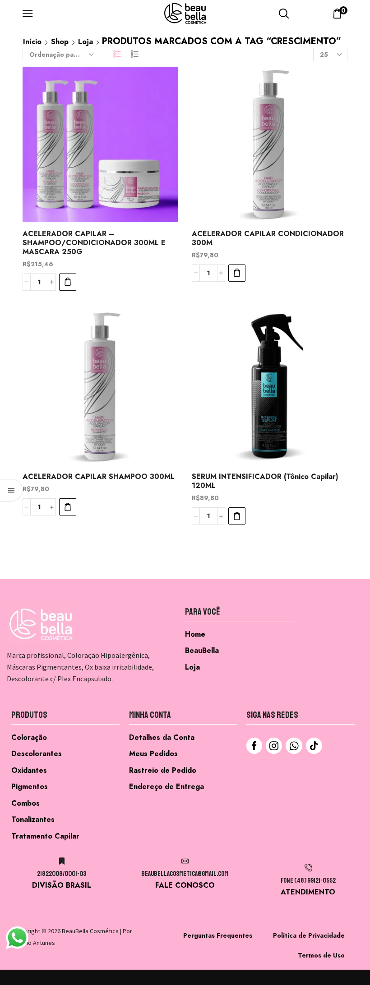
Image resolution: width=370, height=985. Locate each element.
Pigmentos (29, 786)
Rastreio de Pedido (162, 770)
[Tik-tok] (314, 746)
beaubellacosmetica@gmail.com (184, 874)
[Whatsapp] (294, 746)
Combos (25, 803)
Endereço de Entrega (166, 786)
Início (32, 41)
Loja (85, 41)
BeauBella (202, 650)
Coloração (29, 737)
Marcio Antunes (34, 943)
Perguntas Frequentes (217, 935)
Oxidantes (29, 770)
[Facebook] (254, 746)
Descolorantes (36, 753)
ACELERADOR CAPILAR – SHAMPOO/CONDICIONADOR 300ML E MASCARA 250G (94, 242)
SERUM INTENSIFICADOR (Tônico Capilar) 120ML (265, 481)
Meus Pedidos (153, 753)
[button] (67, 282)
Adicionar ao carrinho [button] (161, 162)
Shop (60, 41)
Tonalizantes (33, 819)
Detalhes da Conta (161, 737)
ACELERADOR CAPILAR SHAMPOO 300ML (99, 476)
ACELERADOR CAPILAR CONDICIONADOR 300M (268, 238)
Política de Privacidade (309, 935)
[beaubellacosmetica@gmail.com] (185, 861)
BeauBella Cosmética (90, 931)
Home (195, 634)
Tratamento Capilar (45, 836)
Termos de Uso (321, 955)
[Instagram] (274, 746)
